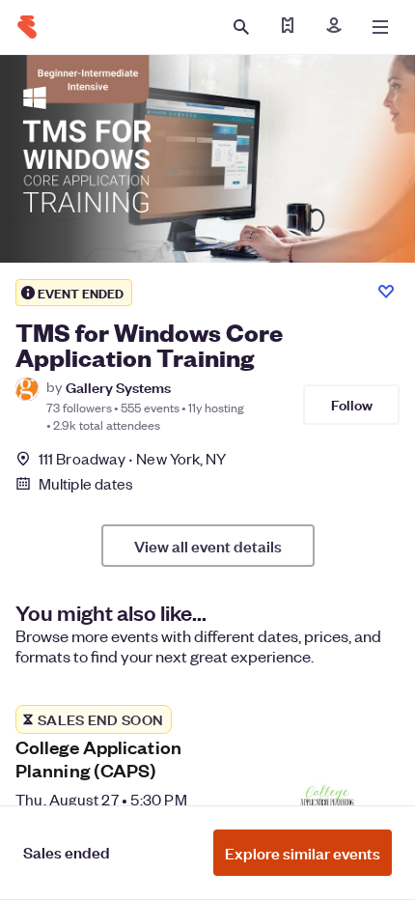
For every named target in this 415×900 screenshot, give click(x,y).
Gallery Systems (118, 387)
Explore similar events (302, 852)
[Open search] (241, 27)
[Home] (27, 27)
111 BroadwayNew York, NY (133, 458)
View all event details (208, 545)
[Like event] (386, 291)
